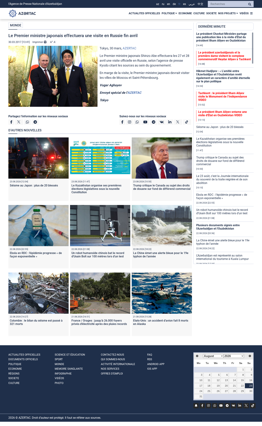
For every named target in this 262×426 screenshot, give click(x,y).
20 (226, 385)
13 (226, 380)
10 (200, 380)
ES (184, 4)
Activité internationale (118, 364)
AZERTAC (129, 48)
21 (234, 385)
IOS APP (152, 368)
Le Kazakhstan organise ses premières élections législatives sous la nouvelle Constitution (96, 189)
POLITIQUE (168, 13)
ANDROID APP (155, 364)
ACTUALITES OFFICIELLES (144, 13)
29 (242, 391)
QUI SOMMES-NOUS (113, 359)
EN (168, 4)
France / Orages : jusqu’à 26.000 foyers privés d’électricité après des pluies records (99, 322)
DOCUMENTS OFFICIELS (23, 359)
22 (242, 385)
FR (179, 4)
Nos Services (110, 368)
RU (163, 4)
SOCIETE (211, 13)
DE (174, 4)
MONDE (15, 25)
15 (242, 380)
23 (250, 385)
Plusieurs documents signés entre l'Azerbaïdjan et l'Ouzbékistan (218, 227)
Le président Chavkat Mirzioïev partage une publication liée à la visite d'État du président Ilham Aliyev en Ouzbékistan (221, 37)
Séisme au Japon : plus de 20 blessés (34, 185)
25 (208, 391)
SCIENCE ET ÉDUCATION (70, 354)
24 (200, 391)
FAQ (149, 354)
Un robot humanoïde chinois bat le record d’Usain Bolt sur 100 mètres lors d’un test (97, 254)
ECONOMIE (185, 13)
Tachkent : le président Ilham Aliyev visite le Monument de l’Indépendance (222, 96)
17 (200, 385)
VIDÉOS (244, 13)
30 (250, 391)
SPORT (59, 359)
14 (234, 380)
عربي (192, 4)
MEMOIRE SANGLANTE (69, 368)
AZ (157, 4)
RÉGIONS (13, 373)
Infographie (63, 373)
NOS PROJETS (227, 13)
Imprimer (38, 42)
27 (226, 391)
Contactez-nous (112, 354)
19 (218, 385)
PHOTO (59, 383)
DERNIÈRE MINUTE (211, 26)
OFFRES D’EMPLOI (112, 373)
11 (209, 380)
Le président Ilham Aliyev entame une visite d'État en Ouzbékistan (222, 113)
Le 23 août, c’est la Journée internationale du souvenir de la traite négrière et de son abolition (222, 179)
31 (200, 396)
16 (250, 380)
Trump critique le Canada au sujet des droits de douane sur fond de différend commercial (162, 187)
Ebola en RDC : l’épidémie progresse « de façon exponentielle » (36, 254)
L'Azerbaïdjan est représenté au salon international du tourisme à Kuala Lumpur (222, 257)
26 (218, 391)
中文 (200, 4)
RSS (149, 359)
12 (218, 380)
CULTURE (199, 13)
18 (208, 385)
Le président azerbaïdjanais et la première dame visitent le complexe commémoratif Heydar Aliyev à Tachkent (224, 56)
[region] (225, 148)
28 (234, 391)
